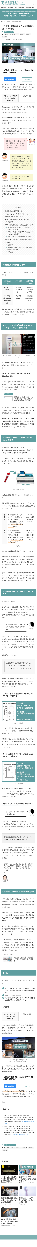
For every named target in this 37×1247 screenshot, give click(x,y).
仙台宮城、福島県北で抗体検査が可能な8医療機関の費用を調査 (23, 959)
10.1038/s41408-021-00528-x (19, 1134)
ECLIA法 (6, 34)
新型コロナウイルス (9, 31)
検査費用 (10, 245)
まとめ (7, 242)
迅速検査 (4, 36)
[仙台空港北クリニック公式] (13, 3)
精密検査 (28, 34)
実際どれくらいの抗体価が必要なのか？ (19, 236)
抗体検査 (22, 34)
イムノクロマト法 (14, 34)
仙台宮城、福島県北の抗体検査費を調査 (18, 239)
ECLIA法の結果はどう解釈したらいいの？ (19, 225)
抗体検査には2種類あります (14, 211)
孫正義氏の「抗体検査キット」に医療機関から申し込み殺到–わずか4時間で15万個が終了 (23, 399)
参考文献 (10, 252)
